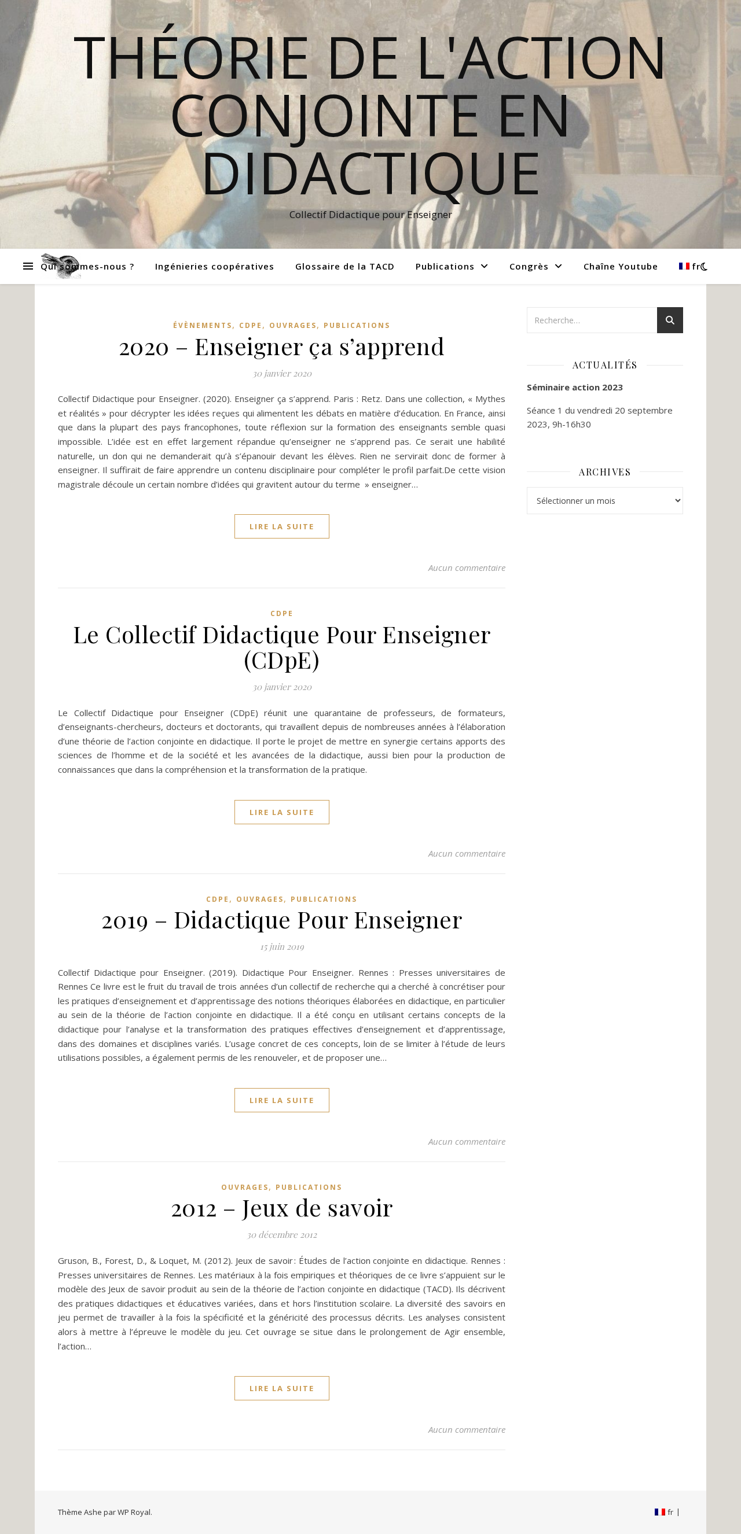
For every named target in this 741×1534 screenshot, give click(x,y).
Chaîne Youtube (621, 266)
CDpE (250, 325)
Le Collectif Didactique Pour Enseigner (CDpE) (282, 646)
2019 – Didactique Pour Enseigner (281, 919)
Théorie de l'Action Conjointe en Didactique (371, 114)
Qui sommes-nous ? (87, 266)
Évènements (202, 325)
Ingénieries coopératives (214, 266)
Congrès (529, 266)
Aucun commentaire (466, 567)
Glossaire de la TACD (345, 266)
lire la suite (282, 526)
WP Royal (134, 1512)
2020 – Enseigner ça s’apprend (282, 345)
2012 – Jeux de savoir (282, 1207)
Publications (445, 266)
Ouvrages (293, 325)
